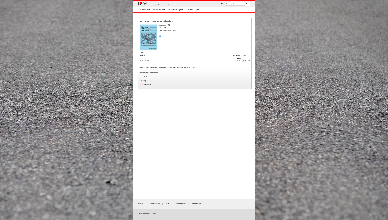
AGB (167, 204)
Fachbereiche (144, 10)
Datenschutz (181, 204)
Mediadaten (155, 204)
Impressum (196, 204)
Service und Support (192, 10)
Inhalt (145, 76)
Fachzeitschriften (157, 10)
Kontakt (141, 204)
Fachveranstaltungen (174, 10)
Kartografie (147, 84)
